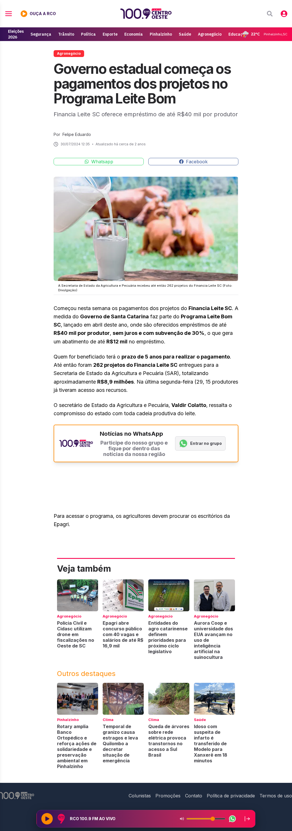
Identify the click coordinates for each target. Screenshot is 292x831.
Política (88, 34)
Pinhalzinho (161, 34)
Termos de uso (275, 796)
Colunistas (140, 796)
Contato (193, 796)
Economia (133, 34)
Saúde (185, 34)
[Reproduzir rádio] (47, 818)
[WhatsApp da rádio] (232, 818)
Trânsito (66, 34)
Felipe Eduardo (76, 134)
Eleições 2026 (16, 34)
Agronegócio (210, 34)
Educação (238, 34)
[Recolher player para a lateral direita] (247, 818)
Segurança (41, 34)
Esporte (110, 34)
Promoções (168, 796)
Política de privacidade (231, 796)
